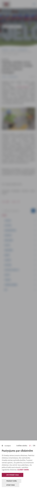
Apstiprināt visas (12, 475)
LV (30, 445)
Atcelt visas (10, 485)
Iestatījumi (8, 446)
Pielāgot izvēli (11, 481)
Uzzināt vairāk (23, 470)
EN (34, 445)
